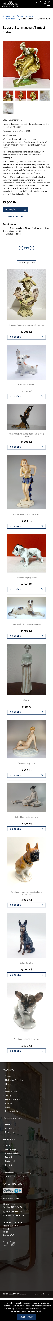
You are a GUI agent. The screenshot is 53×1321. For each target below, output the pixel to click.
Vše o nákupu (10, 1149)
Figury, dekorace (12, 19)
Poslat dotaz (15, 216)
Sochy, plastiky (11, 1092)
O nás (7, 1145)
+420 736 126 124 (14, 1211)
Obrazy (8, 1095)
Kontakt (8, 1165)
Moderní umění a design (15, 1080)
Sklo (6, 1088)
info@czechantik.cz (15, 1215)
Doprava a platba (12, 1153)
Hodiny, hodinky (11, 1111)
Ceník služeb (10, 1161)
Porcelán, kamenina (24, 16)
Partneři (8, 1157)
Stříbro (8, 1084)
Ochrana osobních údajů (15, 1176)
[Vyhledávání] (49, 2)
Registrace (9, 1128)
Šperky (8, 1076)
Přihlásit (8, 1124)
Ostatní (8, 1107)
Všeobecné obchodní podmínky (18, 1172)
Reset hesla (10, 1132)
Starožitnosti (8, 16)
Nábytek (8, 1103)
